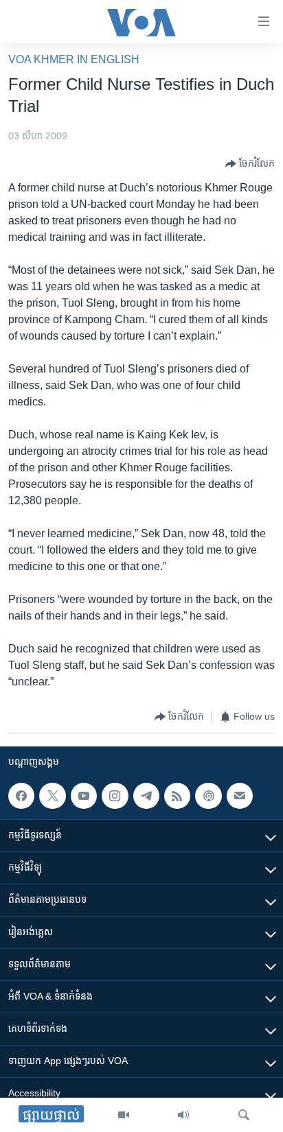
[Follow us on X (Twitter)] (52, 796)
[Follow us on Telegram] (146, 796)
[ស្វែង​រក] (243, 1115)
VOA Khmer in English (73, 59)
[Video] (123, 1115)
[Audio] (183, 1115)
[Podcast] (208, 796)
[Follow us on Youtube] (84, 796)
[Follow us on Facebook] (21, 796)
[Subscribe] (240, 796)
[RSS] (177, 796)
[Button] (250, 164)
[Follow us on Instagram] (115, 796)
